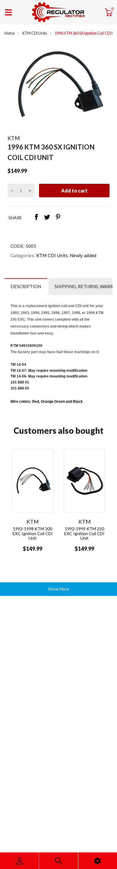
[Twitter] (47, 217)
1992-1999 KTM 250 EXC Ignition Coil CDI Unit (84, 533)
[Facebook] (36, 217)
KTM (14, 138)
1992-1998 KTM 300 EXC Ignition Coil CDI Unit (33, 533)
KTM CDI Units (51, 255)
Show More (58, 588)
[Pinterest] (58, 217)
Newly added (83, 255)
